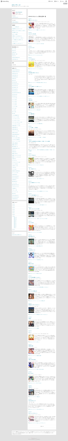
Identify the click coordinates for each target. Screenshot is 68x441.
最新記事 (13, 25)
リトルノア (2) (14, 183)
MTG (29, 60)
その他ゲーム (39, 374)
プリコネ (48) (14, 169)
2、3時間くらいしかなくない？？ (17, 43)
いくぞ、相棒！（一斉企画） (33, 127)
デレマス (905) (14, 101)
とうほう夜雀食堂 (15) (15, 115)
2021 (14, 212)
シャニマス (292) (14, 106)
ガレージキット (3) (15, 191)
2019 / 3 (15, 225)
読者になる (65, 3)
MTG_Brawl (32, 142)
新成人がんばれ (31, 263)
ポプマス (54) (14, 108)
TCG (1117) (14, 55)
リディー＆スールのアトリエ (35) (17, 122)
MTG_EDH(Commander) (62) (16, 92)
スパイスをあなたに (31, 59)
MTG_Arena (32, 60)
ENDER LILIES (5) (15, 132)
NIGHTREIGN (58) (15, 76)
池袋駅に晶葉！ (31, 345)
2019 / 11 (15, 218)
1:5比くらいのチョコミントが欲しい (18, 37)
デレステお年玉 (31, 222)
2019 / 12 (15, 217)
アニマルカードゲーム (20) (16, 162)
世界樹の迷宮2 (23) (15, 129)
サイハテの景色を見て (15, 26)
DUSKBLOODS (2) (15, 198)
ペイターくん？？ (15, 41)
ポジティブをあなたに (32, 155)
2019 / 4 (15, 224)
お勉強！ (29, 318)
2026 (14, 204)
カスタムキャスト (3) (15, 186)
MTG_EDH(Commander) (34, 210)
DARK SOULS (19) (15, 73)
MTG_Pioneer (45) (15, 85)
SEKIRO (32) (14, 52)
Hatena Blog (33, 439)
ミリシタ (45, 21)
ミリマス (48, 21)
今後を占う (30, 386)
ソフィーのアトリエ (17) (16, 118)
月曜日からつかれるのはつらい (17, 36)
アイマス (30, 21)
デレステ (36, 21)
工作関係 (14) (14, 188)
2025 (14, 205)
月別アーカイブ (14, 202)
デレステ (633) (14, 99)
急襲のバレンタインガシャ (32, 20)
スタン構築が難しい (31, 113)
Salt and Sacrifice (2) (15, 177)
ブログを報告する (37, 439)
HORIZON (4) (14, 179)
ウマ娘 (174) (14, 167)
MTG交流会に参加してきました (33, 72)
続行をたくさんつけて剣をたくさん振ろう (18, 30)
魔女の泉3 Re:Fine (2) (15, 184)
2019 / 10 (15, 219)
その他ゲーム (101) (15, 165)
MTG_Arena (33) (14, 94)
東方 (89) (13, 113)
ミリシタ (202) (14, 104)
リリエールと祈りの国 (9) (16, 137)
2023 (14, 209)
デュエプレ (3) (14, 160)
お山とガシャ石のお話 (32, 33)
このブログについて (15, 17)
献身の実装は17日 (31, 236)
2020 (14, 214)
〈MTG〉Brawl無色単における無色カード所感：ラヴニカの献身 (39, 141)
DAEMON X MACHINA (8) (16, 170)
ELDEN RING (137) (15, 59)
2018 (14, 229)
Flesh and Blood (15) (15, 195)
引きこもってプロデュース (32, 413)
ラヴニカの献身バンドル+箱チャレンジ (34, 86)
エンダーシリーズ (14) (15, 130)
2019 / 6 (15, 222)
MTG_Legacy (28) (15, 89)
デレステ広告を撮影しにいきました (34, 277)
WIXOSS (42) (14, 151)
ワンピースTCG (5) (15, 163)
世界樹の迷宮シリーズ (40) (16, 125)
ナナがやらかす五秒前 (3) (16, 139)
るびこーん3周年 (15, 34)
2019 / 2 (15, 226)
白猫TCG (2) (14, 158)
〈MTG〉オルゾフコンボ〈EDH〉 (34, 208)
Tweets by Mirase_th (15, 21)
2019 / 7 (15, 221)
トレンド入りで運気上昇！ (32, 291)
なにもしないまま (31, 47)
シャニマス (33, 21)
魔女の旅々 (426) (14, 136)
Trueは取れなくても (31, 249)
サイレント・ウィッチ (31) (16, 141)
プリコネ (42, 21)
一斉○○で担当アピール (32, 168)
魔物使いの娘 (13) (15, 144)
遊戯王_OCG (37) (14, 153)
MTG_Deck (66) (14, 82)
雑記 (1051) (14, 193)
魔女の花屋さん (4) (15, 146)
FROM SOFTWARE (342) (16, 57)
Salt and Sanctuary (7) (15, 176)
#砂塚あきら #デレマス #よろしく (34, 304)
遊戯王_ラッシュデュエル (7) (16, 156)
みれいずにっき (16, 5)
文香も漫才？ (30, 100)
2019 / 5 (15, 223)
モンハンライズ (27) (15, 172)
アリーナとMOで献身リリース (33, 195)
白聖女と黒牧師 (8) (15, 143)
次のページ (42, 426)
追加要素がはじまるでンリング (17, 28)
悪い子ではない (31, 373)
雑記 (33, 115)
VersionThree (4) (14, 174)
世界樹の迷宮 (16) (15, 127)
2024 (14, 207)
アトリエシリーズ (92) (15, 116)
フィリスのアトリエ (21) (16, 120)
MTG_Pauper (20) (15, 90)
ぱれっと (29, 332)
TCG (35, 60)
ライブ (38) (14, 109)
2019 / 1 (15, 227)
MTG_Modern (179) (15, 87)
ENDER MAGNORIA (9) (15, 134)
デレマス (39, 21)
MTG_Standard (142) (15, 83)
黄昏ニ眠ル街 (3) (14, 181)
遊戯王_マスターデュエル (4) (16, 155)
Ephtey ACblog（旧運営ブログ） (17, 234)
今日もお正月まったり (32, 400)
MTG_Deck (39, 210)
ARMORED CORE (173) (15, 71)
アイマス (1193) (14, 97)
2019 (14, 216)
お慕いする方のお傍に (32, 359)
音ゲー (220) (14, 48)
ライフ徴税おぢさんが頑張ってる (17, 39)
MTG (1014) (14, 50)
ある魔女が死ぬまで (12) (16, 148)
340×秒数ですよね (15, 32)
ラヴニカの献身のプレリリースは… (34, 182)
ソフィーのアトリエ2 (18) (16, 123)
